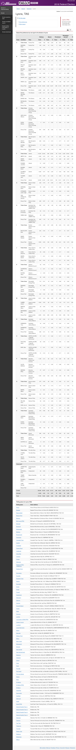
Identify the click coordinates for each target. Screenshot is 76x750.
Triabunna (18, 726)
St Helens (18, 682)
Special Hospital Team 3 (22, 712)
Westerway (19, 737)
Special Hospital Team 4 (22, 715)
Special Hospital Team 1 (22, 707)
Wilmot (18, 739)
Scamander (19, 693)
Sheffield (18, 696)
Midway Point (19, 636)
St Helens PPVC (20, 685)
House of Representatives (5, 8)
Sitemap (48, 748)
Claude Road (19, 548)
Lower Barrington (20, 627)
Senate (2, 13)
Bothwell (18, 524)
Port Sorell (18, 671)
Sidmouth (18, 698)
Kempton (18, 614)
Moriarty (18, 647)
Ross (17, 679)
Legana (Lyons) (20, 622)
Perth (17, 666)
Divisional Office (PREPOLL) (20, 565)
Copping (18, 556)
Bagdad (18, 510)
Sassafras (18, 690)
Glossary (68, 748)
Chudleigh (18, 545)
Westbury (18, 734)
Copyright (62, 748)
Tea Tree (18, 723)
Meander (18, 633)
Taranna (18, 720)
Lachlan (18, 617)
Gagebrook (19, 595)
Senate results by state (6, 17)
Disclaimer (72, 748)
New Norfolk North (20, 652)
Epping (18, 581)
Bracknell (18, 526)
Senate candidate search (6, 22)
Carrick (18, 543)
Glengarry (18, 597)
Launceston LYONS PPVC (22, 619)
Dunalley (18, 576)
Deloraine (18, 562)
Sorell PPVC (19, 704)
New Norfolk (19, 649)
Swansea (18, 718)
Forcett (18, 592)
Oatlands (18, 657)
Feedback (53, 748)
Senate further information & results (5, 27)
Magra (17, 630)
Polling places (22, 24)
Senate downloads (6, 32)
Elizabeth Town (19, 578)
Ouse (17, 663)
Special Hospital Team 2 (22, 709)
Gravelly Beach (19, 606)
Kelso (17, 611)
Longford (18, 625)
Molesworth (19, 644)
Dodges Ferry (19, 569)
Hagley (18, 608)
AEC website (43, 748)
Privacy (58, 748)
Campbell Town (20, 540)
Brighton (18, 532)
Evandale (18, 584)
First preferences (23, 22)
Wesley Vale (19, 731)
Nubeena (18, 655)
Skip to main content (71, 0)
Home (18, 8)
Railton (18, 677)
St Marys (18, 687)
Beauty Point (19, 515)
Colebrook (18, 551)
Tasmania (29, 8)
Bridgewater (19, 529)
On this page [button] (22, 18)
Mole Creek (19, 641)
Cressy (18, 559)
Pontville (18, 668)
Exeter (17, 587)
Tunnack (18, 728)
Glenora (18, 600)
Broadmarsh (19, 534)
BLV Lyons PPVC (20, 521)
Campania (18, 537)
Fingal (17, 589)
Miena (17, 638)
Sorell (17, 701)
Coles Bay (18, 554)
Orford (17, 660)
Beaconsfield (19, 513)
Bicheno (18, 518)
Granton (18, 603)
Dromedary (19, 573)
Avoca (17, 507)
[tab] (37, 18)
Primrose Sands (20, 674)
